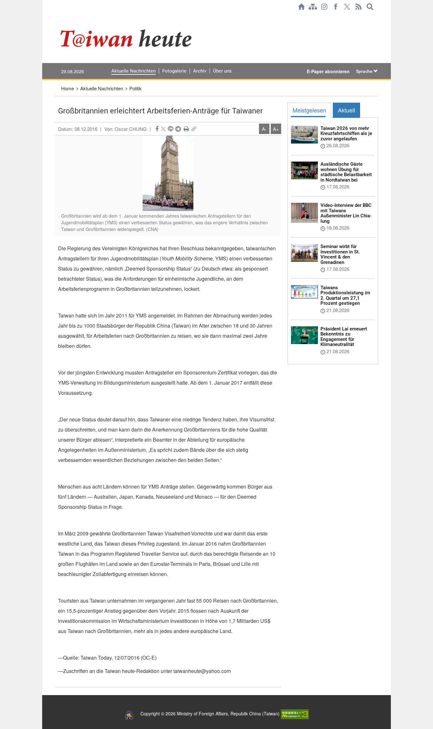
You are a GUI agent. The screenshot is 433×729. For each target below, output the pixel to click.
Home (67, 88)
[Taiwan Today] (150, 38)
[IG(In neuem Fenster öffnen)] (324, 7)
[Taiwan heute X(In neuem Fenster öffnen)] (347, 7)
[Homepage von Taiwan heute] (301, 7)
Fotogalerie (174, 71)
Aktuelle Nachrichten (133, 71)
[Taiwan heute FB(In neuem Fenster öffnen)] (336, 7)
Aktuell (346, 110)
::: (57, 16)
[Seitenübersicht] (313, 7)
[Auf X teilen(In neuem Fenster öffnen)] (163, 128)
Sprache (364, 71)
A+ (276, 128)
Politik (135, 88)
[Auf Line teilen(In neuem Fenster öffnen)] (170, 128)
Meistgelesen (309, 110)
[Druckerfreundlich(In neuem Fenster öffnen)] (186, 128)
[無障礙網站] (295, 713)
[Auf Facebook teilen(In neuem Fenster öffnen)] (157, 128)
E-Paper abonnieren (328, 71)
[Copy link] (194, 128)
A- (264, 128)
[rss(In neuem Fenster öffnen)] (358, 7)
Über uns (222, 71)
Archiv (199, 71)
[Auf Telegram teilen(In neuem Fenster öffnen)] (178, 128)
